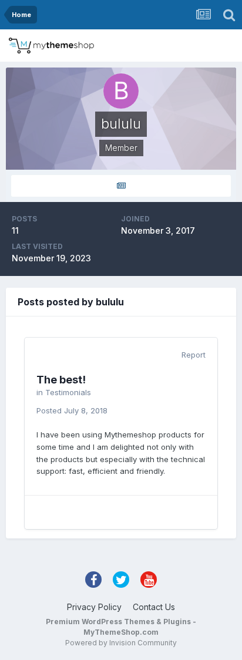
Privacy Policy (94, 607)
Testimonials (68, 392)
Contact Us (154, 607)
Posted (71, 410)
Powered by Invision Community (121, 642)
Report (194, 354)
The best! (61, 379)
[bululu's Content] (121, 185)
